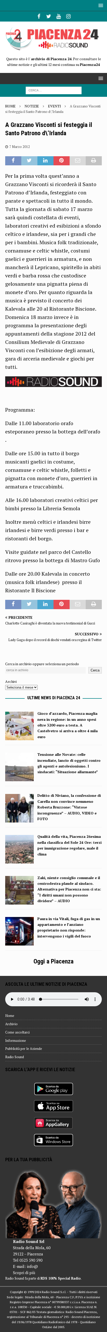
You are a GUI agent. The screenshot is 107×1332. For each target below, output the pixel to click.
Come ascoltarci (17, 1032)
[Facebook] (38, 16)
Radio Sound (14, 1057)
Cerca (95, 670)
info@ (32, 1266)
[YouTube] (58, 16)
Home (9, 1015)
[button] (100, 5)
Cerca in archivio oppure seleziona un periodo (42, 663)
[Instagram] (68, 16)
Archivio (11, 1024)
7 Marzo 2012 (19, 146)
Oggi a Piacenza (53, 961)
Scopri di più (24, 1272)
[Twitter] (48, 16)
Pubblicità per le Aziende (23, 1048)
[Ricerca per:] (54, 89)
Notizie (32, 106)
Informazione (15, 1040)
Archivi (11, 681)
